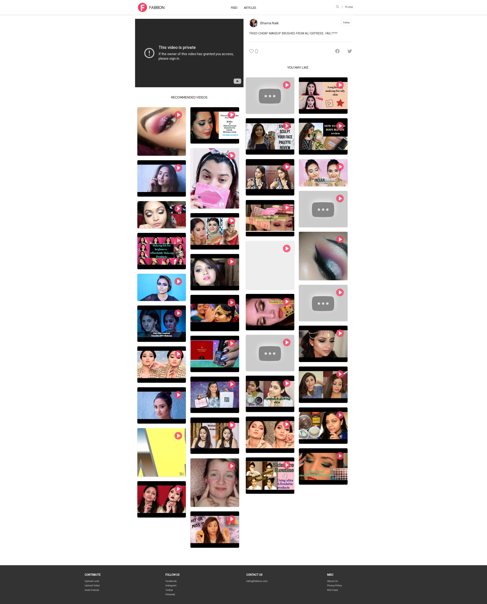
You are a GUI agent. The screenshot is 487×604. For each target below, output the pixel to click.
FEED (234, 7)
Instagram (171, 585)
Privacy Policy (334, 585)
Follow (346, 22)
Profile (349, 7)
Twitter (169, 590)
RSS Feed (332, 590)
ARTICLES (250, 7)
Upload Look (92, 581)
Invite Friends (92, 590)
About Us (332, 581)
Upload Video (92, 585)
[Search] (337, 6)
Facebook (171, 581)
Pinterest (170, 594)
